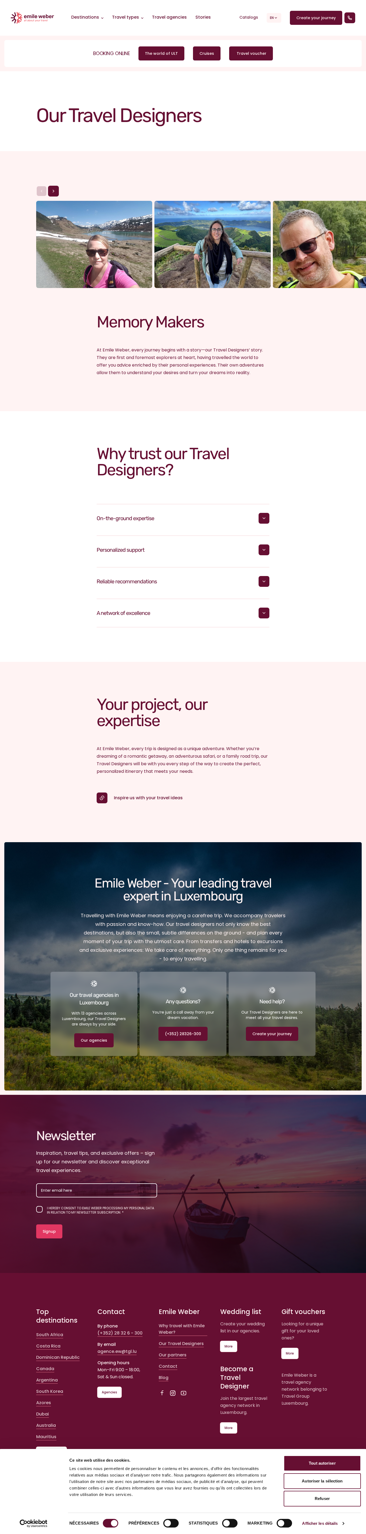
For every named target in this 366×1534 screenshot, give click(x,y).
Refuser (322, 1498)
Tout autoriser (322, 1463)
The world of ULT (161, 53)
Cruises (206, 53)
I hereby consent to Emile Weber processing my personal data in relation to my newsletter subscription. (100, 1210)
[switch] (171, 1523)
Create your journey (316, 18)
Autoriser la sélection (322, 1481)
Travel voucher (251, 53)
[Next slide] (53, 191)
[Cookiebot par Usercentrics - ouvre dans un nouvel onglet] (33, 1523)
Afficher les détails (320, 1523)
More (229, 1346)
